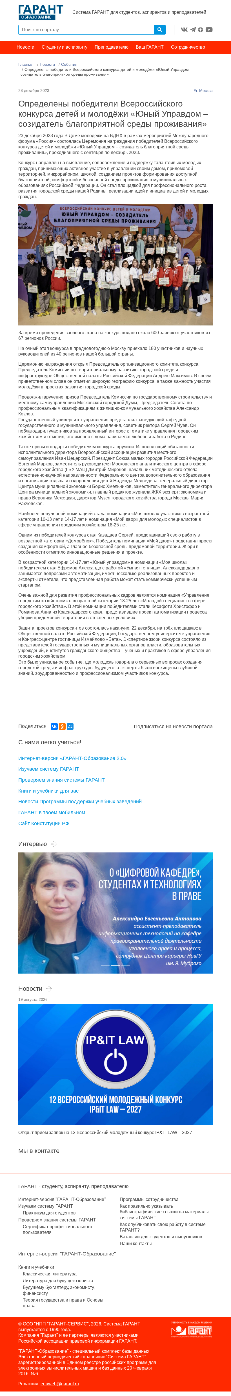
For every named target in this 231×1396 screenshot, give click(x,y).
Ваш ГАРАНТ (150, 47)
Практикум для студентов (49, 1213)
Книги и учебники (36, 1267)
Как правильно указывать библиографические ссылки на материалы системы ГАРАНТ (164, 1212)
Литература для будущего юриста (58, 1280)
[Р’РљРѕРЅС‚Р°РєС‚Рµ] (54, 726)
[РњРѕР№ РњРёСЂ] (70, 726)
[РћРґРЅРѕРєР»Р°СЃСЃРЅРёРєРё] (62, 726)
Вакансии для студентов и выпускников (161, 1236)
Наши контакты (136, 1243)
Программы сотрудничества (149, 1199)
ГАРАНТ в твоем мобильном (51, 812)
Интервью (32, 843)
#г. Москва (203, 90)
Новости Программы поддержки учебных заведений (80, 801)
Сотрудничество (188, 47)
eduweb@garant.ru (60, 1383)
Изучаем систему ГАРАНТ (48, 769)
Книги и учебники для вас (48, 791)
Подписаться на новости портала (173, 726)
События (69, 64)
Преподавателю (111, 47)
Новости (25, 47)
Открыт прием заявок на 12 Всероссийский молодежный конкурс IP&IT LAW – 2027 (105, 1132)
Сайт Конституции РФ (43, 823)
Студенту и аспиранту (64, 47)
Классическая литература (50, 1273)
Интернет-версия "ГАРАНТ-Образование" (62, 1199)
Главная (26, 64)
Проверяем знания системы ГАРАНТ (61, 780)
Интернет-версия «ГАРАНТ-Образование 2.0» (72, 758)
